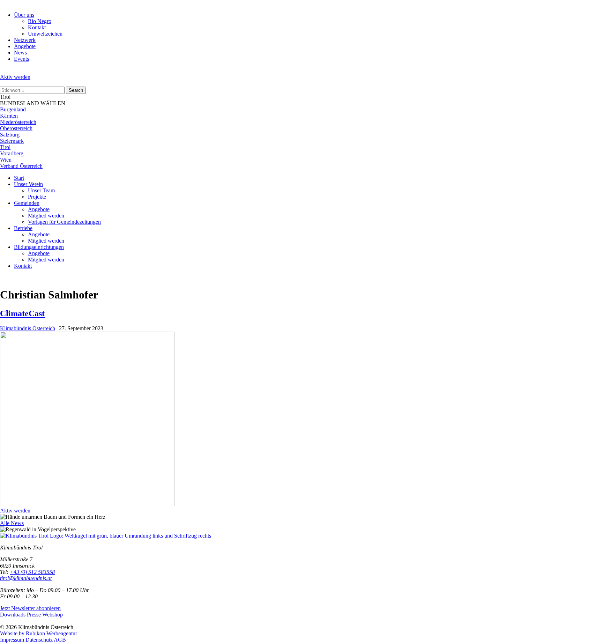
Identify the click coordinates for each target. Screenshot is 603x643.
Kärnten (9, 116)
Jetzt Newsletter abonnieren (30, 608)
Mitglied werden (46, 216)
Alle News (12, 523)
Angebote (25, 46)
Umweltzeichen (45, 34)
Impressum (12, 640)
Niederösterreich (18, 122)
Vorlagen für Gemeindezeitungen (64, 222)
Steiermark (12, 141)
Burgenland (13, 109)
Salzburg (10, 135)
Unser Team (41, 190)
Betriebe (23, 228)
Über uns (24, 15)
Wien (6, 160)
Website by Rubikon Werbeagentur (38, 633)
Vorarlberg (11, 153)
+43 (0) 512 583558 (32, 572)
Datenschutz (39, 640)
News (20, 53)
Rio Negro (39, 21)
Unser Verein (28, 184)
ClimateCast (22, 313)
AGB (60, 640)
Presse (34, 615)
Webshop (52, 615)
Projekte (37, 197)
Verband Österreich (21, 166)
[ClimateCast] (87, 504)
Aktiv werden (15, 77)
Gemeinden (26, 203)
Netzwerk (25, 40)
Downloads (12, 615)
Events (21, 59)
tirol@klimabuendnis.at (26, 578)
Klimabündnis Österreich (27, 328)
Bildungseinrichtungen (39, 247)
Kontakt (37, 27)
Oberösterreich (16, 128)
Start (19, 178)
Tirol (5, 147)
